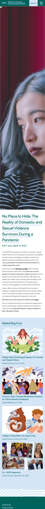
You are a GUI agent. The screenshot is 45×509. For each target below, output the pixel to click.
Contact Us (6, 504)
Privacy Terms (7, 507)
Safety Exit (33, 3)
